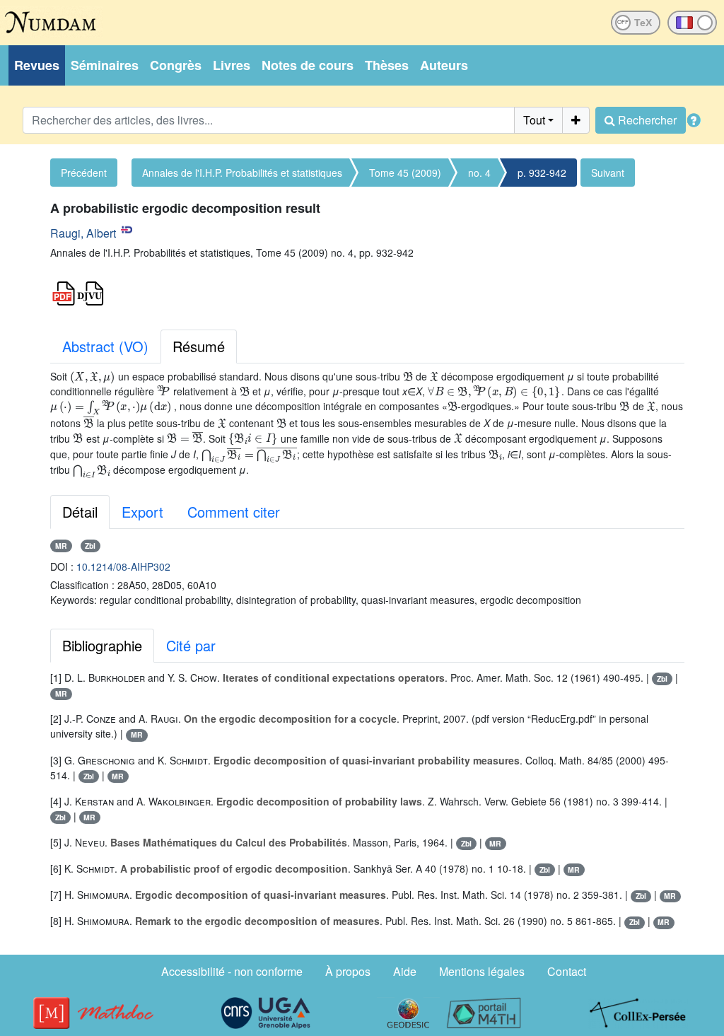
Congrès (176, 65)
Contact (566, 971)
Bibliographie (102, 645)
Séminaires (105, 65)
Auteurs (444, 65)
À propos (347, 971)
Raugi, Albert (83, 233)
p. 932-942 (542, 172)
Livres (231, 65)
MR (61, 545)
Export (142, 511)
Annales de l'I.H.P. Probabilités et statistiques (242, 172)
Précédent (84, 172)
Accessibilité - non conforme (232, 971)
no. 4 (479, 172)
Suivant (607, 172)
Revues (36, 65)
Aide (404, 971)
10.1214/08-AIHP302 (123, 566)
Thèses (387, 65)
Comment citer (233, 511)
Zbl (90, 545)
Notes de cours (308, 65)
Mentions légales (482, 971)
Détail (80, 511)
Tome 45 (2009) (405, 172)
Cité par (191, 645)
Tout (534, 120)
